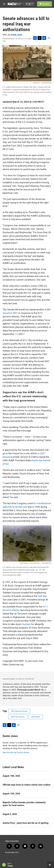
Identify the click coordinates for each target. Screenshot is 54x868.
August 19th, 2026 (11, 775)
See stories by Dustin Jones (16, 752)
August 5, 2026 (10, 814)
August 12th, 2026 (11, 793)
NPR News (35, 717)
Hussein (26, 624)
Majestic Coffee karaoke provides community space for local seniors (24, 804)
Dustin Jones (16, 34)
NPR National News (19, 711)
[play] (4, 864)
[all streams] (50, 864)
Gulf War (42, 596)
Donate (45, 4)
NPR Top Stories (18, 717)
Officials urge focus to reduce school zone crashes (26, 784)
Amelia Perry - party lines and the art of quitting (25, 823)
